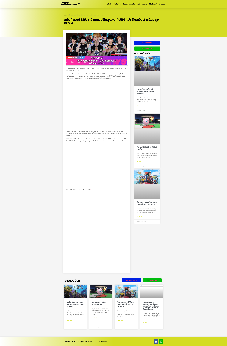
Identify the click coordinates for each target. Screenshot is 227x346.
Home (65, 15)
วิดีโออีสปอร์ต (153, 4)
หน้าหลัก (109, 4)
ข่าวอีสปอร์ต (117, 4)
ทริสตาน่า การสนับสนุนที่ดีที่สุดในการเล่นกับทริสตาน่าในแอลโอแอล (151, 306)
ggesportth (103, 341)
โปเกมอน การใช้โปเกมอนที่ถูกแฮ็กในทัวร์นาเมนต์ (147, 203)
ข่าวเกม (92, 189)
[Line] (161, 341)
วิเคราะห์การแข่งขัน (129, 4)
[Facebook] (156, 341)
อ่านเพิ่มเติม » (140, 106)
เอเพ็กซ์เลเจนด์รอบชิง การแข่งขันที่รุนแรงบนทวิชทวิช (145, 91)
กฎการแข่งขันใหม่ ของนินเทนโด (147, 148)
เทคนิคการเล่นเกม (141, 4)
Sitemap (162, 4)
